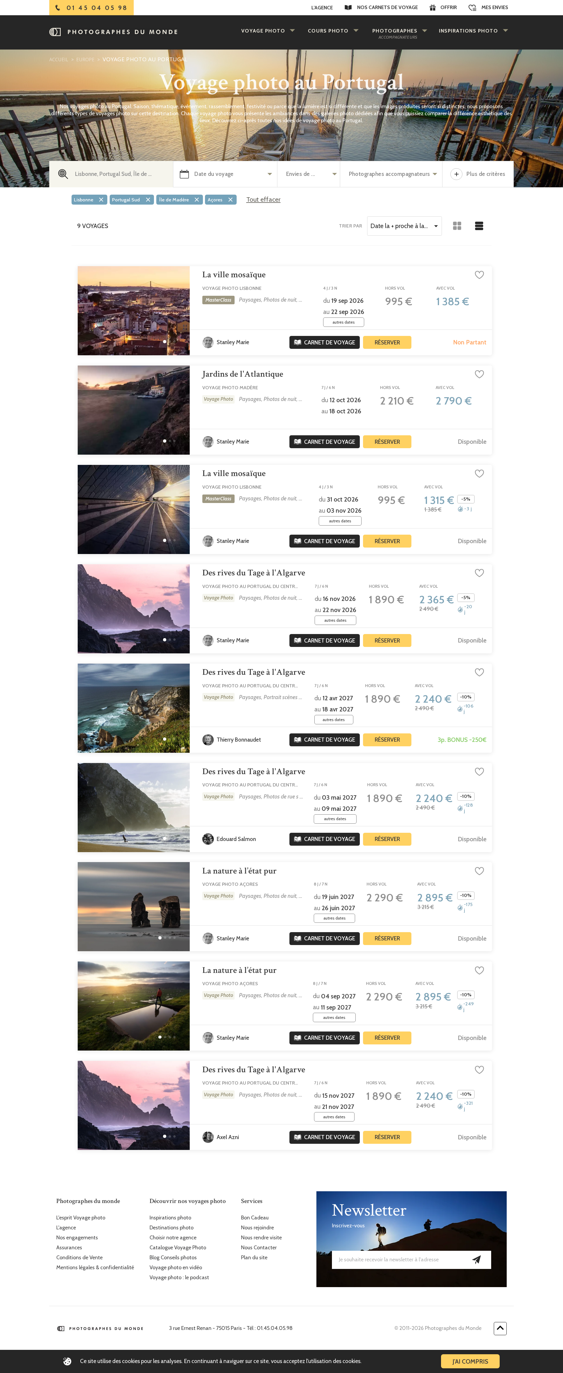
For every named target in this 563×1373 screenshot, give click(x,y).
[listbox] (155, 201)
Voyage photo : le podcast (179, 1278)
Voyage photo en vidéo (176, 1268)
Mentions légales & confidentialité (95, 1268)
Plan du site (254, 1258)
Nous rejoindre (257, 1228)
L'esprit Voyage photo (80, 1218)
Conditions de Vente (79, 1258)
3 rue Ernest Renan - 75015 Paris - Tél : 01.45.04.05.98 (231, 1328)
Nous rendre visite (261, 1238)
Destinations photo (172, 1228)
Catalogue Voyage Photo (178, 1248)
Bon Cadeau (255, 1218)
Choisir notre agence (173, 1238)
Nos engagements (77, 1238)
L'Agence (322, 8)
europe (84, 59)
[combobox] (404, 226)
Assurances (69, 1248)
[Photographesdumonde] (126, 32)
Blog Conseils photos (173, 1258)
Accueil (58, 59)
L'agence (66, 1228)
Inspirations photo (170, 1218)
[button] (164, 341)
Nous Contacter (259, 1248)
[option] (90, 200)
